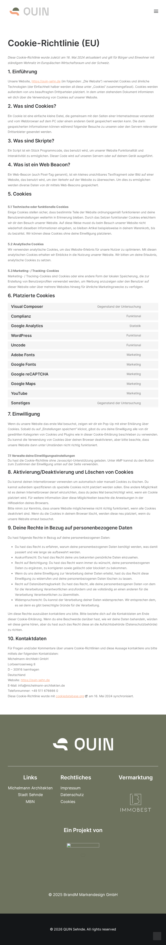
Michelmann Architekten (30, 788)
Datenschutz (72, 794)
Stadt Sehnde (30, 794)
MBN (30, 801)
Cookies (68, 801)
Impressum (71, 788)
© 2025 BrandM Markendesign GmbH (83, 894)
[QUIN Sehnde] (29, 11)
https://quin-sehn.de (46, 81)
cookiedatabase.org (70, 696)
